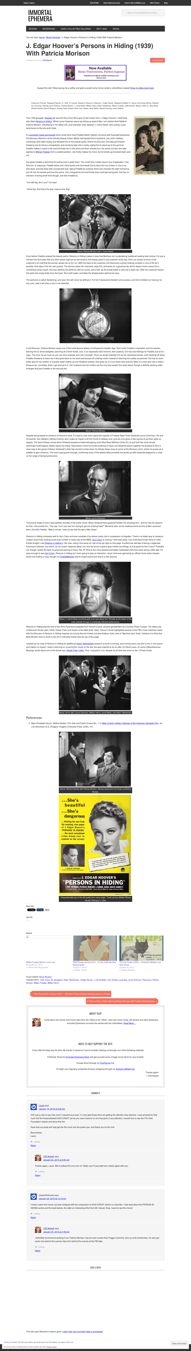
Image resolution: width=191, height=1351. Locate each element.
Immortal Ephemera (40, 15)
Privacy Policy (52, 1347)
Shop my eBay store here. (142, 87)
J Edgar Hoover (86, 980)
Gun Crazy (50, 553)
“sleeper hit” (49, 117)
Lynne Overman (134, 980)
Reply (33, 1145)
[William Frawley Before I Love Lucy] (48, 948)
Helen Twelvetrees (85, 643)
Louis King (123, 980)
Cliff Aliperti (48, 1156)
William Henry (53, 983)
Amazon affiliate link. (125, 1068)
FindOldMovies (67, 556)
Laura (41, 1105)
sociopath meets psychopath (42, 134)
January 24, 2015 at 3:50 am (56, 1159)
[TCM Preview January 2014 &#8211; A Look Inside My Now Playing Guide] (95, 948)
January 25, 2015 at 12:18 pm (52, 1198)
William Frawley (43, 151)
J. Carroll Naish (100, 980)
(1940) (75, 650)
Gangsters (58, 980)
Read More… (129, 1023)
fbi (52, 980)
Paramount (147, 980)
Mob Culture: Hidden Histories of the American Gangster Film (130, 723)
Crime (47, 980)
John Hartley (112, 980)
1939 (42, 980)
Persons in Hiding (43, 121)
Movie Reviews (45, 977)
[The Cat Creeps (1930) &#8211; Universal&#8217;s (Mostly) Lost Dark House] (141, 948)
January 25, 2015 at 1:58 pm (56, 1231)
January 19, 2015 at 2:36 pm (52, 1108)
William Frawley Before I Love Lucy (40, 962)
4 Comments (157, 60)
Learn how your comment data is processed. (82, 1331)
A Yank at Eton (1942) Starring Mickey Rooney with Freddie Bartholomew (122, 1001)
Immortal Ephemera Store (77, 1056)
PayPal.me (105, 1062)
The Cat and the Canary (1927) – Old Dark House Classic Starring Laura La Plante (70, 993)
